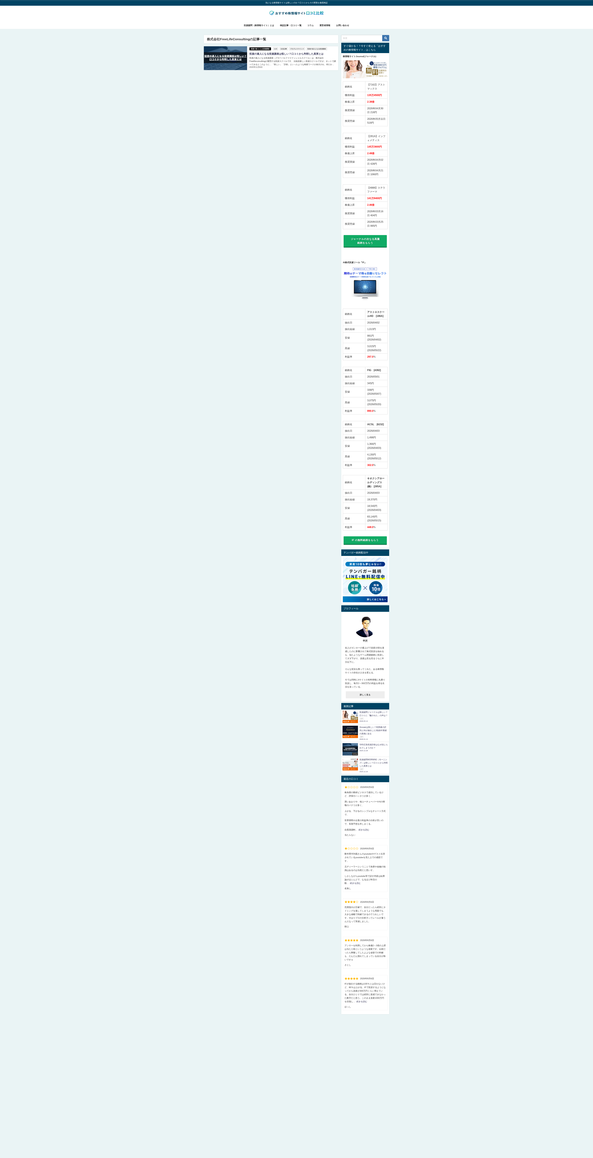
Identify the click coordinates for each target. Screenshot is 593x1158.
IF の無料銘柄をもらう (365, 540)
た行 (275, 49)
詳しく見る (365, 695)
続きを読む (364, 830)
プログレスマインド (297, 49)
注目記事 (284, 49)
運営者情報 (325, 25)
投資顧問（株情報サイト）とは (259, 25)
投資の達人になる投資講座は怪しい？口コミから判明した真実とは (286, 53)
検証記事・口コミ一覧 (291, 25)
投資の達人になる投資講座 (260, 49)
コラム (310, 25)
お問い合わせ (342, 25)
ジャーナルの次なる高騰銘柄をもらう (365, 241)
